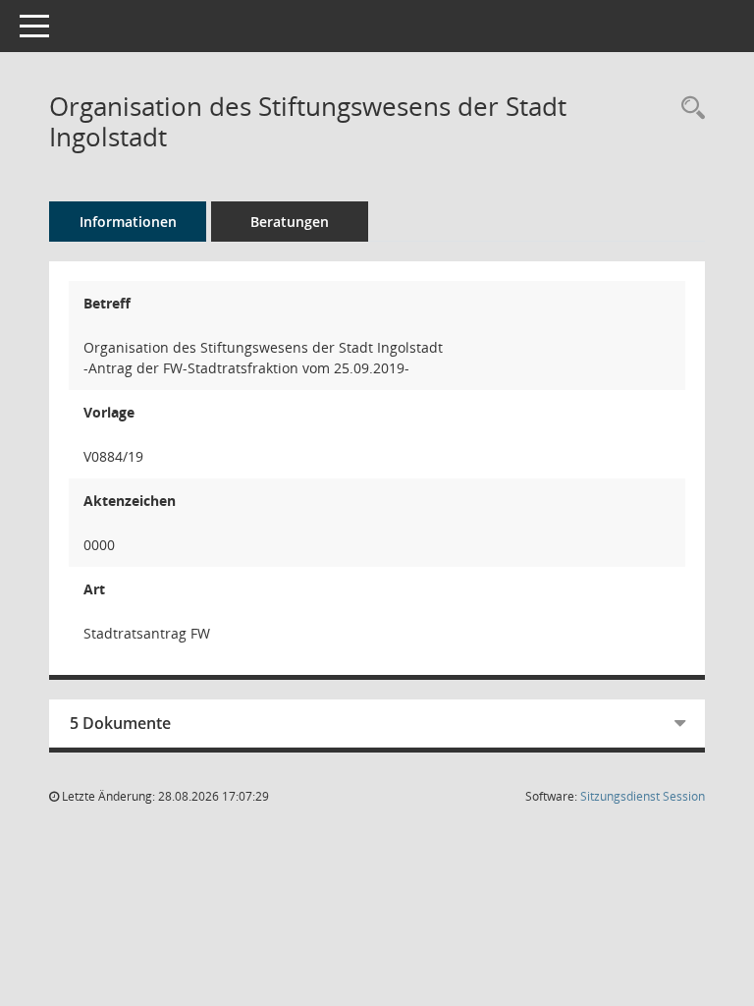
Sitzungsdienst (642, 796)
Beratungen (289, 221)
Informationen (128, 221)
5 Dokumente (120, 723)
